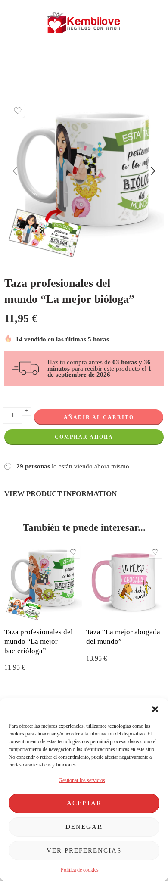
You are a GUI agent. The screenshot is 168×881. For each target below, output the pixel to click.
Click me (52, 60)
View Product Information (60, 493)
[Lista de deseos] (18, 111)
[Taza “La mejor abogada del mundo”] (125, 582)
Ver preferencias (84, 850)
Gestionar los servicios (82, 780)
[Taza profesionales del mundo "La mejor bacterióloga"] (43, 582)
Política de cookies (80, 870)
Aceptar (84, 803)
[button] (155, 709)
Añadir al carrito (99, 417)
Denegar (84, 826)
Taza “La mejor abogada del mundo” (123, 636)
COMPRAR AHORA (84, 437)
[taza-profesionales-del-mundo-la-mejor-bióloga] (84, 179)
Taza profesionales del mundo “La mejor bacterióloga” (38, 641)
